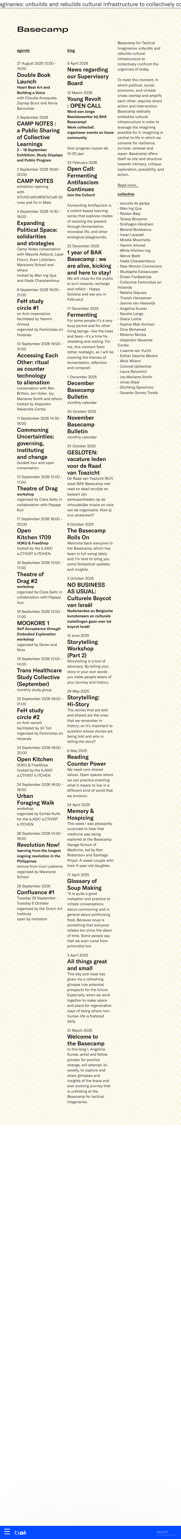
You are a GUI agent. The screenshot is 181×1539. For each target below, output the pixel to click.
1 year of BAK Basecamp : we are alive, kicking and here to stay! (89, 262)
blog (71, 50)
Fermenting (82, 314)
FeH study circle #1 (30, 304)
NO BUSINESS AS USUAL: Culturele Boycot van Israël (89, 594)
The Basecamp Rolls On (86, 533)
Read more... (128, 185)
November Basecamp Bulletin (81, 424)
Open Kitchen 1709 (34, 533)
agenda (23, 50)
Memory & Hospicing (80, 814)
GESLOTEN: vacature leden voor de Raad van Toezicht (86, 462)
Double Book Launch (33, 78)
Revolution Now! (38, 844)
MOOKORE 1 (33, 622)
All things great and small (87, 964)
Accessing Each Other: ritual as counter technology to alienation (37, 369)
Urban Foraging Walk (35, 799)
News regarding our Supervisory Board (88, 76)
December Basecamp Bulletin (81, 389)
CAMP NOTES (35, 180)
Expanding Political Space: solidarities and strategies (37, 232)
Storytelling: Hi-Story (83, 700)
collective (126, 194)
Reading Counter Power (86, 760)
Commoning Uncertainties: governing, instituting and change (35, 443)
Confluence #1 (35, 892)
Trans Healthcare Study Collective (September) (39, 677)
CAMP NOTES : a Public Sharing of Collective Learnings (38, 133)
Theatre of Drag (37, 488)
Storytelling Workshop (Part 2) (82, 648)
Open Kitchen (35, 759)
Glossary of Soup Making (84, 884)
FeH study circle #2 (30, 713)
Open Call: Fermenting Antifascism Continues (83, 178)
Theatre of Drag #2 (30, 577)
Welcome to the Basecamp (85, 1040)
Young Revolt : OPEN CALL (84, 102)
